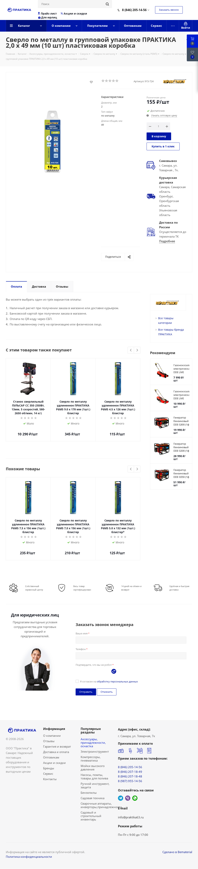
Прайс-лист (49, 13)
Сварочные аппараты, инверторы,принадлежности (101, 805)
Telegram (120, 798)
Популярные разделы (91, 730)
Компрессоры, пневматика (91, 758)
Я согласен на (109, 681)
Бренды (48, 768)
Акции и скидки (75, 13)
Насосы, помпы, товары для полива (94, 776)
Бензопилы (89, 793)
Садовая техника (92, 798)
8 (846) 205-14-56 (134, 10)
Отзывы (49, 741)
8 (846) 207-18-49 (130, 772)
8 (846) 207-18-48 (130, 776)
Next (137, 350)
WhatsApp (134, 798)
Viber (127, 798)
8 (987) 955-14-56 (130, 781)
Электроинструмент (95, 751)
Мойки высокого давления (93, 767)
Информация (54, 729)
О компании (52, 736)
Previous (131, 350)
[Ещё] (173, 26)
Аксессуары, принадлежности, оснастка (93, 742)
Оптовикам (51, 757)
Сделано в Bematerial (177, 852)
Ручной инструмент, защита (95, 785)
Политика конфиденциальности (29, 857)
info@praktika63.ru (131, 817)
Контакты (50, 779)
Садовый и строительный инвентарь (91, 815)
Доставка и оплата (56, 752)
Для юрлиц (49, 17)
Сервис (48, 774)
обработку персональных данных (117, 681)
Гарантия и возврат (57, 746)
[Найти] (107, 4)
